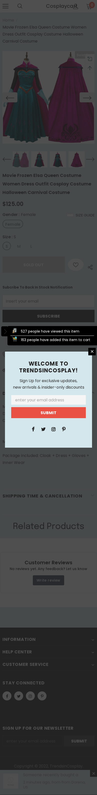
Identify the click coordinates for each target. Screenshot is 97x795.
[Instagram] (53, 429)
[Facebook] (33, 429)
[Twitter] (43, 429)
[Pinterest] (63, 429)
